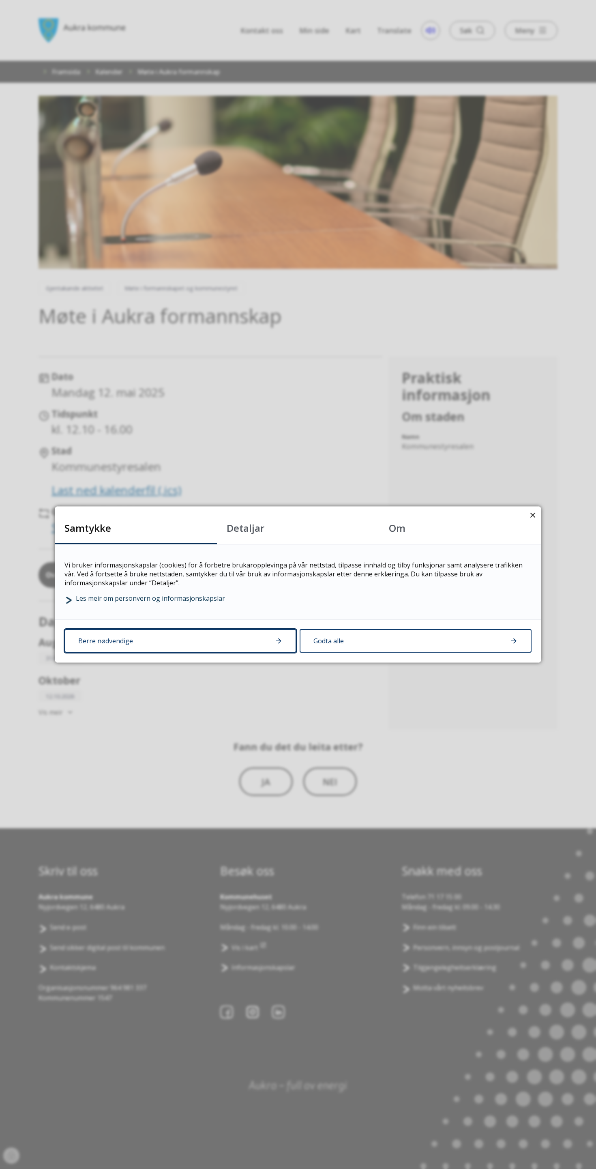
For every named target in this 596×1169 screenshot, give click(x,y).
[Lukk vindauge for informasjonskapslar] (532, 515)
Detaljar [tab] (245, 528)
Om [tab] (397, 528)
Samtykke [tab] (87, 528)
